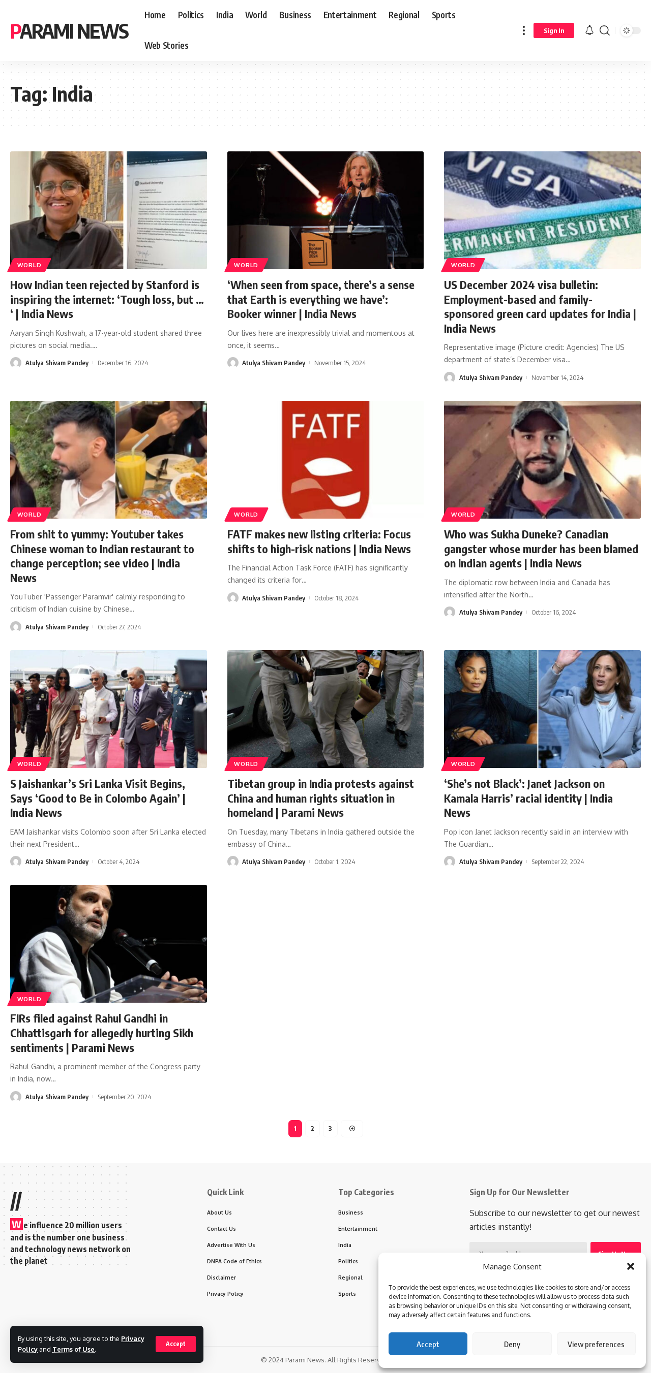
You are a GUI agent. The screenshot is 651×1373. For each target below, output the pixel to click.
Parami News (69, 30)
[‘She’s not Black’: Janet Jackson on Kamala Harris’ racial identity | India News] (542, 709)
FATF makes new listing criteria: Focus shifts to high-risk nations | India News (319, 541)
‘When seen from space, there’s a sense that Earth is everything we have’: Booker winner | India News (321, 299)
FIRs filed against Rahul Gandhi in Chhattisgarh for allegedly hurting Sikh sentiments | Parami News (101, 1032)
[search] (605, 30)
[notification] (589, 30)
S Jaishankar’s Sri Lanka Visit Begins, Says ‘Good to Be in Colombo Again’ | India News (98, 797)
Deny (512, 1344)
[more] (524, 30)
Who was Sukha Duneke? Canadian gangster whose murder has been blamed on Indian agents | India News (541, 548)
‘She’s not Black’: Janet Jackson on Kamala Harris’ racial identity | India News (528, 797)
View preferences (596, 1344)
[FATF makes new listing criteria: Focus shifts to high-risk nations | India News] (325, 460)
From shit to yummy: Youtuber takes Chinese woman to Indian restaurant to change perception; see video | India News (102, 556)
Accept (428, 1344)
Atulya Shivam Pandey (56, 363)
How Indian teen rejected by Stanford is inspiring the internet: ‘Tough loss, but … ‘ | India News (107, 299)
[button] (631, 1266)
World (29, 265)
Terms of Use (73, 1349)
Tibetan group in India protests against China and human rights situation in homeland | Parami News (320, 797)
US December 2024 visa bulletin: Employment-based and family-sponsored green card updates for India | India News (540, 306)
